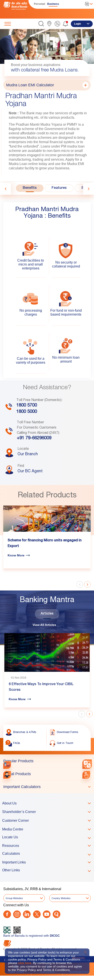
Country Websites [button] (61, 898)
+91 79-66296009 (34, 438)
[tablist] (47, 773)
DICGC (55, 935)
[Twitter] (37, 914)
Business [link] (53, 3)
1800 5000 (26, 412)
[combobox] (87, 764)
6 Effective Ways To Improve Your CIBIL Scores (41, 687)
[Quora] (56, 914)
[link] (49, 23)
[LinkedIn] (27, 914)
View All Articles (44, 625)
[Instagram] (17, 914)
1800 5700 (26, 405)
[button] (41, 23)
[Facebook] (7, 914)
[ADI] (7, 775)
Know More (16, 555)
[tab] (30, 188)
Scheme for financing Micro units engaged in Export (45, 543)
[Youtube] (46, 914)
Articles (47, 614)
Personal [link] (39, 3)
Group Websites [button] (14, 898)
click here (24, 963)
